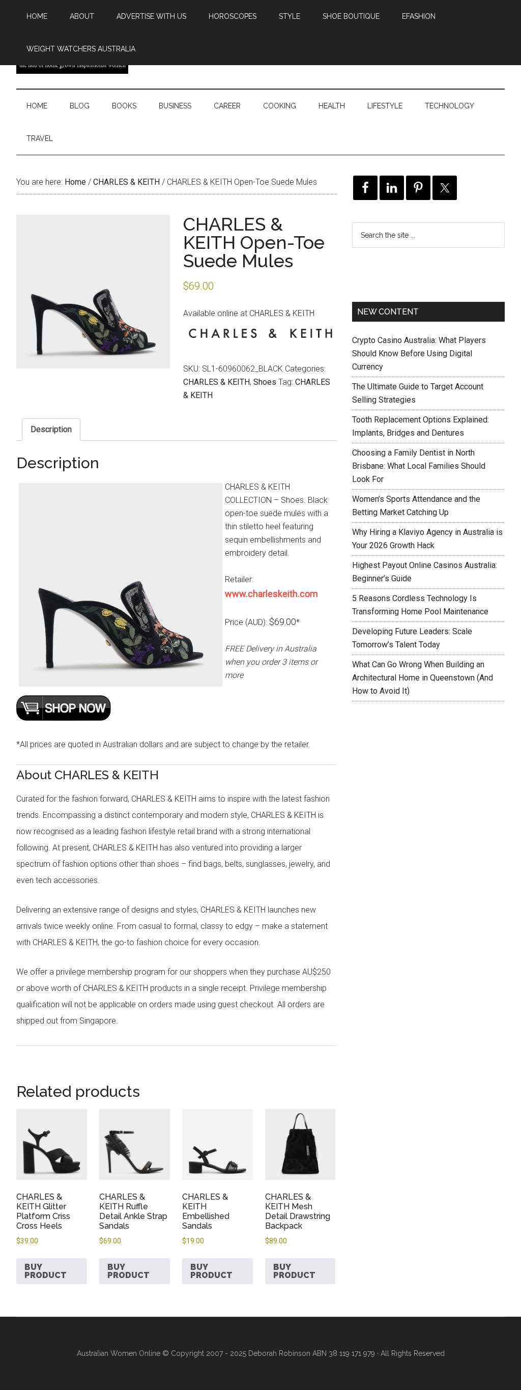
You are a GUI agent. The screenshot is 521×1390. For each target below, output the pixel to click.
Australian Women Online (118, 1353)
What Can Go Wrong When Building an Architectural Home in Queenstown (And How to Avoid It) (422, 678)
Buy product (45, 1271)
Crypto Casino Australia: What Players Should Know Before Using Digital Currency (419, 353)
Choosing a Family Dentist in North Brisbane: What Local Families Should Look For (418, 466)
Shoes (264, 382)
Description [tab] (51, 429)
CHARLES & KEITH (126, 182)
